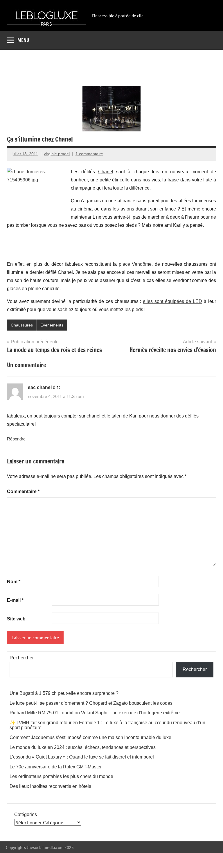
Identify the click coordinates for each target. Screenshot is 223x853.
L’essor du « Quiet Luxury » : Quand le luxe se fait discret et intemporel (82, 756)
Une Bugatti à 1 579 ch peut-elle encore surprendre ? (64, 693)
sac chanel (40, 387)
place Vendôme (135, 264)
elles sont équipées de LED (172, 301)
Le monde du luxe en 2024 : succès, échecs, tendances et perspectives (83, 747)
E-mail (15, 600)
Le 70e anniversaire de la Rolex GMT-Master (56, 766)
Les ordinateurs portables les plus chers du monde (61, 776)
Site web (16, 618)
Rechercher (22, 657)
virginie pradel (57, 153)
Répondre (16, 438)
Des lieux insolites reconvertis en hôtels (50, 786)
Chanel (105, 171)
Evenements (51, 325)
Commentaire (23, 491)
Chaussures (22, 325)
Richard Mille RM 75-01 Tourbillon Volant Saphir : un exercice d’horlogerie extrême (95, 712)
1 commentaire (89, 153)
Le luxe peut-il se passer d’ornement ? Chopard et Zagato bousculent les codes (91, 703)
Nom (13, 581)
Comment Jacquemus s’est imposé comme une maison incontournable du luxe (90, 737)
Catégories (25, 814)
